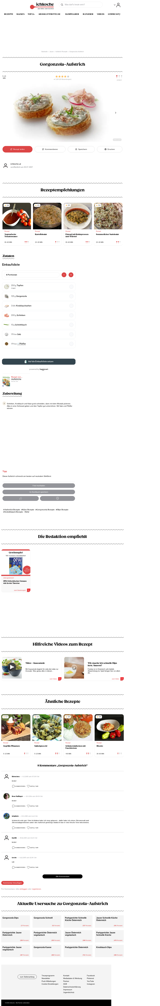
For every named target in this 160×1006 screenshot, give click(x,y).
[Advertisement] (62, 615)
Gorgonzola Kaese (42, 947)
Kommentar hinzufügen (12, 883)
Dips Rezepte (62, 510)
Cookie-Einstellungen (50, 984)
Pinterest (90, 978)
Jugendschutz (68, 992)
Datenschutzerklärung (72, 987)
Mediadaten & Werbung (72, 978)
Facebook (91, 976)
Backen (21, 14)
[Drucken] (57, 498)
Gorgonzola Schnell (43, 918)
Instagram (91, 984)
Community (114, 14)
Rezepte (8, 14)
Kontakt (66, 976)
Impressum (67, 990)
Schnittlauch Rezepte (14, 512)
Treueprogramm (48, 976)
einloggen (23, 889)
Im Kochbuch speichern (39, 492)
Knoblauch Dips (104, 947)
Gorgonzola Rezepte (46, 510)
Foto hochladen (39, 486)
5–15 (4, 76)
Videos (100, 14)
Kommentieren (20, 786)
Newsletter (46, 978)
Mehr (27, 512)
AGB (65, 984)
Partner (66, 981)
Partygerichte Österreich (76, 947)
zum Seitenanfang (27, 977)
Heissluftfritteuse (49, 14)
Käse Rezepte (28, 510)
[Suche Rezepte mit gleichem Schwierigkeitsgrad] (119, 76)
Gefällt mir (34, 786)
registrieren (36, 889)
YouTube (90, 981)
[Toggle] (117, 5)
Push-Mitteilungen (49, 981)
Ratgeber (88, 14)
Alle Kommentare (62, 876)
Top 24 (31, 14)
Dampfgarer (72, 14)
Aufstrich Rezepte (12, 510)
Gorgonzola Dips (10, 918)
